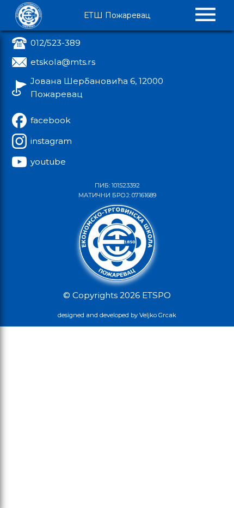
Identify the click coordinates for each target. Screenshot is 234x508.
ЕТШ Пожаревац (117, 15)
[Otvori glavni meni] (205, 15)
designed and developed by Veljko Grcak (117, 315)
